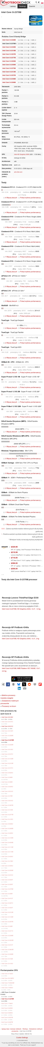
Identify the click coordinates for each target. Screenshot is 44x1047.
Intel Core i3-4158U (7, 861)
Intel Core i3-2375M (9, 68)
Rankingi (22, 6)
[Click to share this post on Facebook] (8, 684)
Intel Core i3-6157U (7, 722)
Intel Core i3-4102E (7, 959)
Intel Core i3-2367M (9, 54)
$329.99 (14, 546)
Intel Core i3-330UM (7, 940)
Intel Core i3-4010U (7, 875)
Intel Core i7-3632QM (8, 983)
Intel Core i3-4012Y (7, 898)
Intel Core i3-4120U (7, 819)
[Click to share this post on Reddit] (29, 684)
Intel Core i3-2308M (9, 82)
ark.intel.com (18, 172)
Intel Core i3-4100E (7, 810)
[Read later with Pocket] (35, 684)
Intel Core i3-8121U (7, 726)
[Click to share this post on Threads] (13, 684)
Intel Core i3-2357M (9, 75)
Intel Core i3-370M (7, 796)
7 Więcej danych (10, 257)
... (41, 6)
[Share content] (3, 684)
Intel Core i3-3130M (7, 917)
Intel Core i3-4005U (7, 866)
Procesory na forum (9, 706)
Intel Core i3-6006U (7, 824)
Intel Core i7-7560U (7, 1003)
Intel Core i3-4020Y (7, 908)
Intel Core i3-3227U (7, 903)
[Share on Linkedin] (19, 688)
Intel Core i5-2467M (7, 1022)
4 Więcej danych (10, 212)
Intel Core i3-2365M (9, 61)
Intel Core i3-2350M (9, 65)
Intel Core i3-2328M (9, 40)
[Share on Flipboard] (40, 684)
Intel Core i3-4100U (7, 963)
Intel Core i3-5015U (7, 801)
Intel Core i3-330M (7, 926)
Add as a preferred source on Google (24, 679)
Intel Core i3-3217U (7, 931)
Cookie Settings (22, 1037)
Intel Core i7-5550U (7, 988)
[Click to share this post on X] (24, 684)
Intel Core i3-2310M (9, 50)
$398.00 (14, 563)
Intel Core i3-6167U (7, 754)
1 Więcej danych (10, 431)
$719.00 (14, 557)
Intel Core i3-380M (7, 777)
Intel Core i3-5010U (7, 791)
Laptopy (13, 6)
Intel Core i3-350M (7, 894)
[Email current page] (25, 688)
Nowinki (32, 6)
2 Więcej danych (10, 316)
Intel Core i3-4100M (7, 838)
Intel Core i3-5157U (7, 768)
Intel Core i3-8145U (7, 717)
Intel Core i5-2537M (7, 1017)
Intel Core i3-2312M (9, 72)
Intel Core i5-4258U (7, 1008)
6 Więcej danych (10, 197)
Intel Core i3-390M (7, 782)
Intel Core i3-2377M (9, 58)
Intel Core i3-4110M (7, 852)
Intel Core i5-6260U (7, 1013)
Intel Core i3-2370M (8, 740)
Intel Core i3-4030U (7, 856)
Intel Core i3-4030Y (7, 880)
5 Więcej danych (10, 286)
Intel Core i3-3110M (7, 847)
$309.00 (14, 568)
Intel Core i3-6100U (7, 749)
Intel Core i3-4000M (7, 842)
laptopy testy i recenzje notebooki (11, 1029)
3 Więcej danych (10, 458)
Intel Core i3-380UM (7, 949)
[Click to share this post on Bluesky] (19, 684)
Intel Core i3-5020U (7, 773)
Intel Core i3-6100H (7, 731)
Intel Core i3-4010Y (7, 945)
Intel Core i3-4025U (7, 833)
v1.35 (2, 574)
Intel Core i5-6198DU (8, 978)
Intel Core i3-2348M (9, 79)
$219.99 (14, 552)
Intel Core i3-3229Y (7, 884)
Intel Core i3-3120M (7, 759)
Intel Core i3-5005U (7, 787)
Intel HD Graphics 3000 (21, 154)
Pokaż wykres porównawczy (30, 197)
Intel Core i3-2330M (9, 47)
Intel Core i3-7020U (7, 974)
